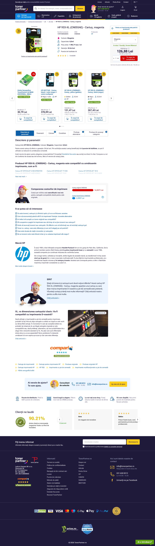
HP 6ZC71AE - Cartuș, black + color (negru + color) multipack (49, 92)
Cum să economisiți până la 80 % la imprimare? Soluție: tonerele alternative (44, 216)
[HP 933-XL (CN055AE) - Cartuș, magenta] (34, 52)
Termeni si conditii (53, 462)
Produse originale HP (90, 364)
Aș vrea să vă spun (118, 384)
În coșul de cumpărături (130, 58)
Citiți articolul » (20, 339)
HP (45, 21)
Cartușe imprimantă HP (26, 367)
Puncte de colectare (54, 477)
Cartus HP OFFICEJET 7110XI (57, 171)
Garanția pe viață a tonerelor (56, 486)
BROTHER (82, 483)
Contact (125, 2)
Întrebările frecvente (69, 154)
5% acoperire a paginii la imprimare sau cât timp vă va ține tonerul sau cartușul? (46, 222)
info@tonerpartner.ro (99, 384)
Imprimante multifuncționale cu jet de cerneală (91, 367)
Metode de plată (52, 480)
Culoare (51, 133)
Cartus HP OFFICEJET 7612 (88, 171)
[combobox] (125, 39)
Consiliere (62, 133)
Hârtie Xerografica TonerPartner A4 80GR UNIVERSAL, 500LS (25, 92)
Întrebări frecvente (53, 492)
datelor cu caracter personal (113, 446)
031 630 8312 (103, 9)
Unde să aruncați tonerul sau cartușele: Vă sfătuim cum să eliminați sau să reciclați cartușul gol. (52, 225)
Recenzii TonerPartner (54, 495)
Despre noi (82, 462)
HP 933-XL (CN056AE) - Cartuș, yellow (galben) (72, 91)
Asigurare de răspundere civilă (57, 489)
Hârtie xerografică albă (26, 370)
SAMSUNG (82, 480)
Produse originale (71, 364)
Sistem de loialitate (53, 483)
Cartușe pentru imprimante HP (49, 364)
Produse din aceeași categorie (96, 133)
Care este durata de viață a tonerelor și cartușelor (35, 231)
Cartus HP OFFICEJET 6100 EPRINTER (28, 171)
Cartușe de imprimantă (35, 21)
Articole (107, 2)
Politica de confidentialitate (56, 465)
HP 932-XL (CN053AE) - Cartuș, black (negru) (96, 91)
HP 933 (51, 21)
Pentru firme (116, 2)
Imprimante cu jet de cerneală (59, 367)
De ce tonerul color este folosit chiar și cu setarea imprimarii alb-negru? (43, 234)
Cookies (49, 468)
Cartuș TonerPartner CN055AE (81, 196)
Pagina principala (20, 21)
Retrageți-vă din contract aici (57, 471)
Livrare (100, 2)
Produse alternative (76, 133)
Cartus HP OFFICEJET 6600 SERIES (27, 173)
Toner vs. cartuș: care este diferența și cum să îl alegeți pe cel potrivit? (42, 228)
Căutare (80, 9)
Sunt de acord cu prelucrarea (103, 446)
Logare (122, 10)
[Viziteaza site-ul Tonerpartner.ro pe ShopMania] (87, 529)
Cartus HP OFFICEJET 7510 (56, 173)
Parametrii (40, 133)
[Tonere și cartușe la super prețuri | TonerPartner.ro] (21, 8)
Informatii (51, 458)
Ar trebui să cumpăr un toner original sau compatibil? (36, 219)
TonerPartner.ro (85, 458)
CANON (81, 477)
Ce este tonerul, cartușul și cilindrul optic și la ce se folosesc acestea (42, 213)
